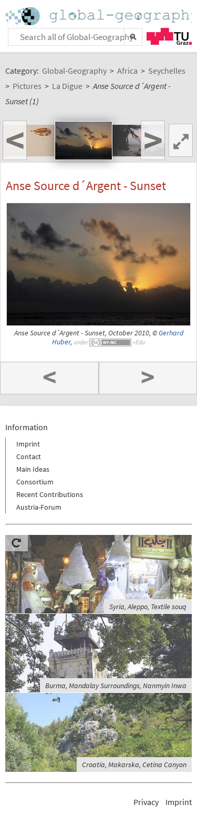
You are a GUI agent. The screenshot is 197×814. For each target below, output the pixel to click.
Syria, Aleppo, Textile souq (147, 606)
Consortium (35, 482)
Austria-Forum (38, 507)
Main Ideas (32, 469)
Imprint (28, 444)
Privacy (146, 802)
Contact (28, 456)
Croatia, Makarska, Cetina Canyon (134, 764)
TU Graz (169, 36)
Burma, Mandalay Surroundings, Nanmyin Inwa (115, 685)
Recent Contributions (49, 494)
